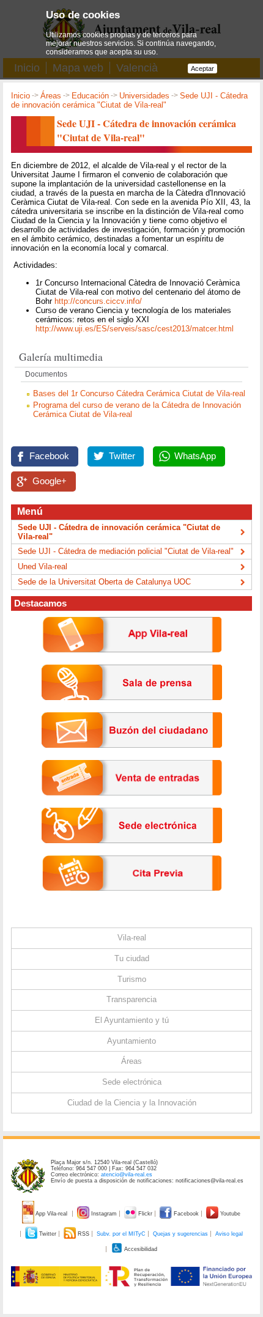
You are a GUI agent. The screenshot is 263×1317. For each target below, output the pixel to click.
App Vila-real (51, 1214)
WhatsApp (195, 456)
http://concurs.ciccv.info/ (98, 301)
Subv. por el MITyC (121, 1234)
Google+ (49, 481)
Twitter (122, 456)
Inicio (20, 95)
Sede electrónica (131, 1081)
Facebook (49, 456)
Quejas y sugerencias (180, 1234)
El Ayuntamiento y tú (132, 1020)
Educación (90, 95)
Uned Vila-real (42, 566)
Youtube (229, 1214)
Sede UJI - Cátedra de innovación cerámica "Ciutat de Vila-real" (119, 532)
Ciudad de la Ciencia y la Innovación (131, 1102)
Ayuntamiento (131, 1041)
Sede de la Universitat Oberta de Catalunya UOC (104, 581)
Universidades (144, 95)
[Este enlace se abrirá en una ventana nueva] (132, 852)
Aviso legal (229, 1234)
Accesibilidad (140, 1249)
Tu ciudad (131, 958)
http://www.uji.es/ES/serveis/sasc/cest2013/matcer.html (134, 328)
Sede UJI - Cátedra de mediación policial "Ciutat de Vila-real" (126, 551)
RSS (83, 1234)
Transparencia (131, 999)
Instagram (104, 1214)
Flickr (145, 1214)
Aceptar (202, 68)
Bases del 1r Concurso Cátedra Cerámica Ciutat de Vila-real (139, 393)
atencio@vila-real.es (126, 1174)
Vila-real (131, 937)
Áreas (50, 95)
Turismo (131, 979)
